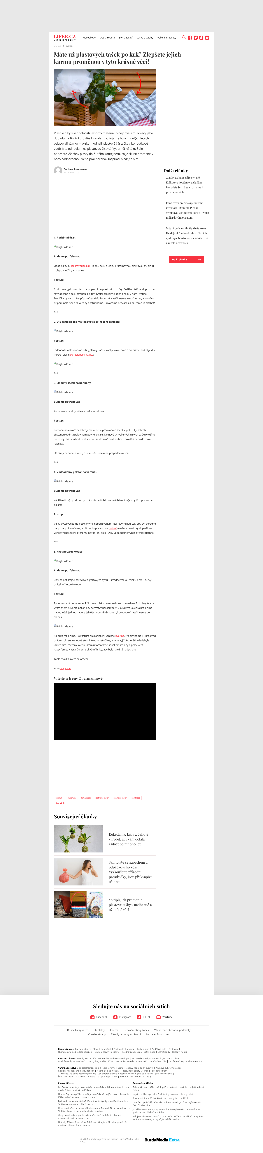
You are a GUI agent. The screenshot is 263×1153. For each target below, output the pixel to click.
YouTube (167, 1017)
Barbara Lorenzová (75, 169)
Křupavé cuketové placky (168, 1067)
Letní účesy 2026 (157, 1061)
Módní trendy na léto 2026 (71, 1061)
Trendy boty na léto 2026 (100, 1061)
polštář (113, 528)
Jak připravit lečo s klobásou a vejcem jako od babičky (125, 1073)
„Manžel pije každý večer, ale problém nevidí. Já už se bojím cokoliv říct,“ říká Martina (167, 1104)
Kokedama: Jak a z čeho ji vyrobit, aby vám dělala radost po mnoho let (128, 839)
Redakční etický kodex (136, 1030)
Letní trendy (164, 1051)
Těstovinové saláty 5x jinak (134, 1070)
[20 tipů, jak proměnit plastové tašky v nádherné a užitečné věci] (78, 917)
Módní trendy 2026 (132, 1051)
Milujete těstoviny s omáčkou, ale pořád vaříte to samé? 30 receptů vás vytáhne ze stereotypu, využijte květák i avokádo (169, 1118)
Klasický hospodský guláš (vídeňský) (76, 1070)
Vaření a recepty (166, 37)
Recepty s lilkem (159, 1070)
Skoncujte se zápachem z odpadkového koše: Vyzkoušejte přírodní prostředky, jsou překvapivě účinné (130, 872)
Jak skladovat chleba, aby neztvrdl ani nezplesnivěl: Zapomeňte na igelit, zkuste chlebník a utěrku (166, 1111)
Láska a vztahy (145, 37)
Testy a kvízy (143, 1049)
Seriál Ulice (173, 1058)
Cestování (173, 1049)
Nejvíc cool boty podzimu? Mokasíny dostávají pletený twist (163, 1094)
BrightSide (65, 668)
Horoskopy (89, 37)
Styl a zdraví (126, 37)
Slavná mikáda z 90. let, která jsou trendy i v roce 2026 (160, 1098)
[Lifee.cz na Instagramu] (196, 39)
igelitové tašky (102, 798)
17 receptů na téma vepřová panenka (77, 1073)
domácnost (86, 798)
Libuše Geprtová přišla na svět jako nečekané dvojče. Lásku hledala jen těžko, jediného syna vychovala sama (94, 1095)
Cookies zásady (97, 1034)
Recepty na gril (180, 1051)
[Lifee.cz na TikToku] (201, 39)
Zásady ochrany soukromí (126, 1034)
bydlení (59, 798)
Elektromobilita (194, 1061)
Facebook (101, 1017)
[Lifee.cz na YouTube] (207, 39)
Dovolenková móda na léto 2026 (131, 1061)
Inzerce (114, 1030)
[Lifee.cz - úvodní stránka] (64, 38)
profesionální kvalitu (81, 354)
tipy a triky (60, 803)
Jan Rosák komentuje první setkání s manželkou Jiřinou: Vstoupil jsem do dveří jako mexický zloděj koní (93, 1088)
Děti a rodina (107, 37)
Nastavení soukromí (157, 1034)
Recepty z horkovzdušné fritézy (135, 1076)
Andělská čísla (159, 1049)
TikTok (146, 1017)
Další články (179, 259)
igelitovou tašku (80, 266)
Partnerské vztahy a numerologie (148, 1058)
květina (119, 636)
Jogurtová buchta (163, 1073)
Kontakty (100, 1030)
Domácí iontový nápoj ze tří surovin (135, 1067)
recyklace (136, 798)
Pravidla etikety (83, 1049)
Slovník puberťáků (102, 1049)
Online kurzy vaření (78, 1030)
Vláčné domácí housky (108, 1070)
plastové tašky (120, 798)
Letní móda (149, 1051)
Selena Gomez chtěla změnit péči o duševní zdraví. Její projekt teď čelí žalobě (168, 1088)
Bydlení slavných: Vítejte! (107, 1051)
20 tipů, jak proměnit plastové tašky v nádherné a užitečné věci (130, 904)
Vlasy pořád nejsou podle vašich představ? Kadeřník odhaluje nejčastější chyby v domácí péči (89, 1116)
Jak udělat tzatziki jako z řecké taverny (96, 1067)
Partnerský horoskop (124, 1049)
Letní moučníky (176, 1061)
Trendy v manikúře (86, 1058)
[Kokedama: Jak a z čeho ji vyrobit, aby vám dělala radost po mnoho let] (78, 851)
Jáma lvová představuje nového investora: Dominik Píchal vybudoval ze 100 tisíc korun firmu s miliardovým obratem (94, 1109)
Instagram (125, 1017)
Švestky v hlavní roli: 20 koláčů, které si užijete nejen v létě (87, 1076)
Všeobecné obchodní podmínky (172, 1030)
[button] (184, 37)
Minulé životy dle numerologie (113, 1058)
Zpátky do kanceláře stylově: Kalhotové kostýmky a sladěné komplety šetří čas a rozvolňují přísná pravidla (93, 1102)
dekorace (71, 798)
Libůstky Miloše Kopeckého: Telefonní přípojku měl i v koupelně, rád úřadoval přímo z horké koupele (92, 1123)
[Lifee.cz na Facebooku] (190, 39)
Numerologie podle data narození (75, 1051)
